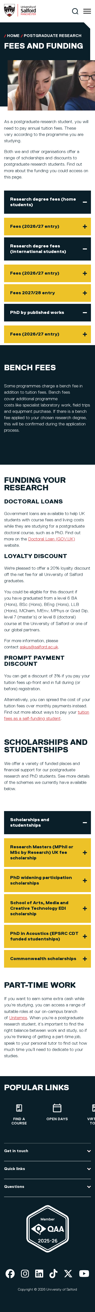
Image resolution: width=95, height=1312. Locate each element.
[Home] (20, 16)
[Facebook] (10, 1274)
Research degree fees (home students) (43, 202)
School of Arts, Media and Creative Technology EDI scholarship (39, 908)
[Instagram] (25, 1274)
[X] (68, 1274)
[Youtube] (84, 1274)
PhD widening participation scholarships (41, 881)
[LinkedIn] (39, 1274)
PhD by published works (37, 312)
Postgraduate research (53, 36)
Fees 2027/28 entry (32, 293)
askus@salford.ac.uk (39, 647)
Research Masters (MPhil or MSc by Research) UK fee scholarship (41, 852)
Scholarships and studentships (29, 823)
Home (13, 36)
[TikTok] (53, 1274)
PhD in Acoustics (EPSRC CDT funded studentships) (44, 936)
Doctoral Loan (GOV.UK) (51, 539)
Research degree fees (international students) (38, 249)
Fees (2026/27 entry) (34, 226)
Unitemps (18, 1018)
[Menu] (87, 11)
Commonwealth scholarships (43, 959)
